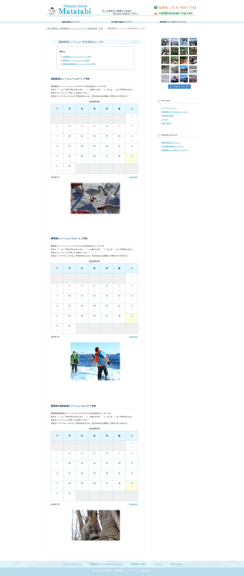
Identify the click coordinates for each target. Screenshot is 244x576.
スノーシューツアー (169, 108)
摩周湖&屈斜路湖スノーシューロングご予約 (79, 64)
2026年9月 (133, 177)
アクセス (165, 119)
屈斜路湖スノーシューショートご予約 (77, 57)
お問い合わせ (167, 123)
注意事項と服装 (167, 116)
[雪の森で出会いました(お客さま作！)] (184, 42)
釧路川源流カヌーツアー (71, 22)
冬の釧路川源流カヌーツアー (122, 22)
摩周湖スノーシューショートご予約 (76, 60)
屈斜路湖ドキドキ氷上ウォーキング (173, 22)
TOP (75, 28)
